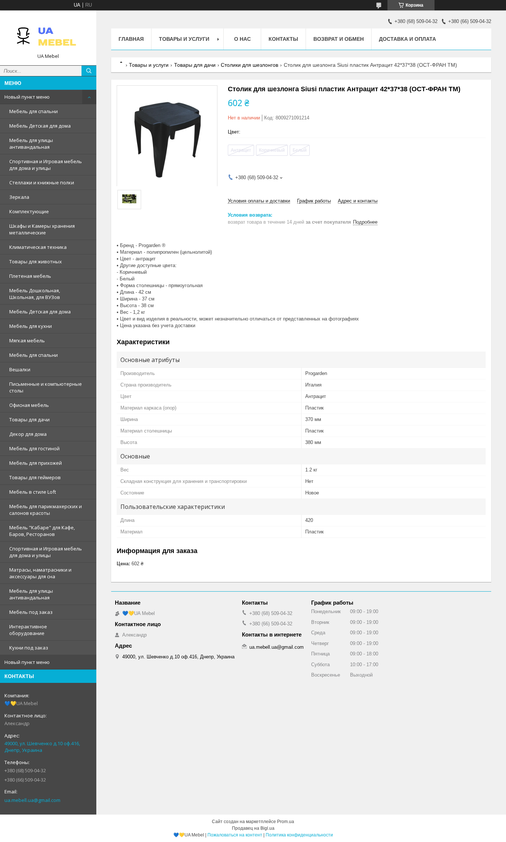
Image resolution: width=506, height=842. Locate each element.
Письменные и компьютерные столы (45, 387)
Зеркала (19, 197)
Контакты (283, 39)
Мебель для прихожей (35, 463)
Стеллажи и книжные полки (41, 182)
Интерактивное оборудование (28, 630)
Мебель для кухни (30, 326)
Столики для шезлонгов (249, 65)
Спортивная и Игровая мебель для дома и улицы (45, 164)
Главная (131, 39)
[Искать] (88, 70)
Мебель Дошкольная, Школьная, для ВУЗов (34, 293)
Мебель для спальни (33, 111)
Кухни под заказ (28, 647)
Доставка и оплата (407, 39)
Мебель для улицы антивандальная (31, 143)
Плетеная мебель (30, 276)
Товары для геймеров (35, 477)
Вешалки (19, 369)
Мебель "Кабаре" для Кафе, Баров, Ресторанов (42, 530)
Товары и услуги (184, 39)
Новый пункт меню (27, 96)
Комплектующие (29, 211)
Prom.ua (285, 821)
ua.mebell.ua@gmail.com (32, 800)
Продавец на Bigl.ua (253, 828)
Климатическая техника (38, 247)
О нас (242, 39)
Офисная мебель (29, 405)
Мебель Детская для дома (40, 125)
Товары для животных (35, 261)
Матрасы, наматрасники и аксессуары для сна (40, 573)
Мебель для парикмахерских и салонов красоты (45, 509)
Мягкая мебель (27, 340)
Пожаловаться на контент (234, 835)
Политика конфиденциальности (299, 835)
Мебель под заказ (31, 612)
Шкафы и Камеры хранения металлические (42, 229)
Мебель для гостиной (34, 448)
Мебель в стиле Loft (32, 492)
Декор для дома (28, 434)
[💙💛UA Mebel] (48, 34)
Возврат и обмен (338, 39)
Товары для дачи (29, 419)
